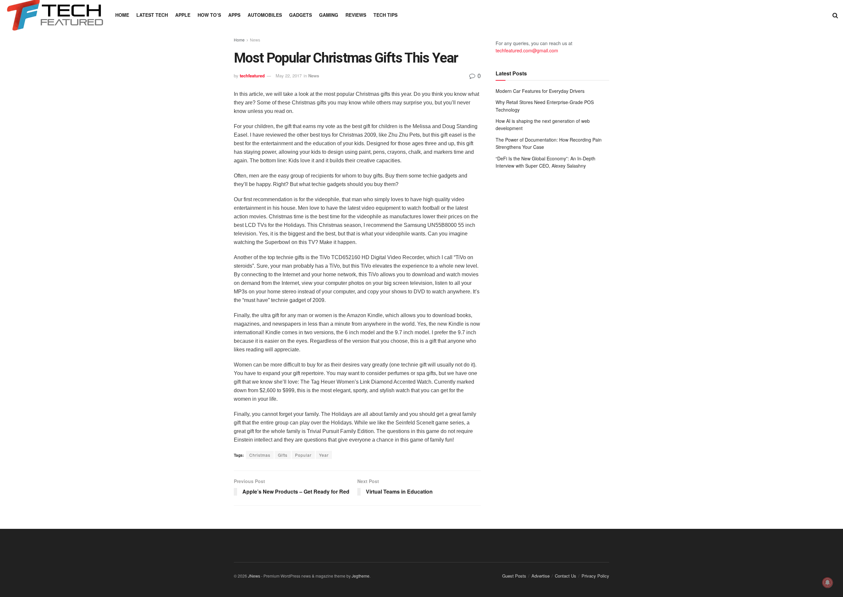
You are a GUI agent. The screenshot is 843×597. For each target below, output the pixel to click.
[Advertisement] (552, 228)
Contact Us (565, 576)
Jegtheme (360, 576)
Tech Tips (385, 15)
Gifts (282, 455)
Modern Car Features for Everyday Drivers (540, 91)
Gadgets (300, 15)
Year (324, 455)
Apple (182, 15)
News (255, 39)
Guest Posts (514, 576)
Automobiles (265, 15)
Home (122, 15)
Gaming (328, 15)
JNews (254, 576)
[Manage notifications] (827, 582)
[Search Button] (835, 15)
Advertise (540, 576)
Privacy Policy (595, 576)
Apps (234, 15)
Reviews (355, 15)
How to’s (209, 15)
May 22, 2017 (289, 75)
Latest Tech (152, 15)
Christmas (259, 455)
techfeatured (252, 75)
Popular (303, 455)
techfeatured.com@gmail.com (527, 50)
